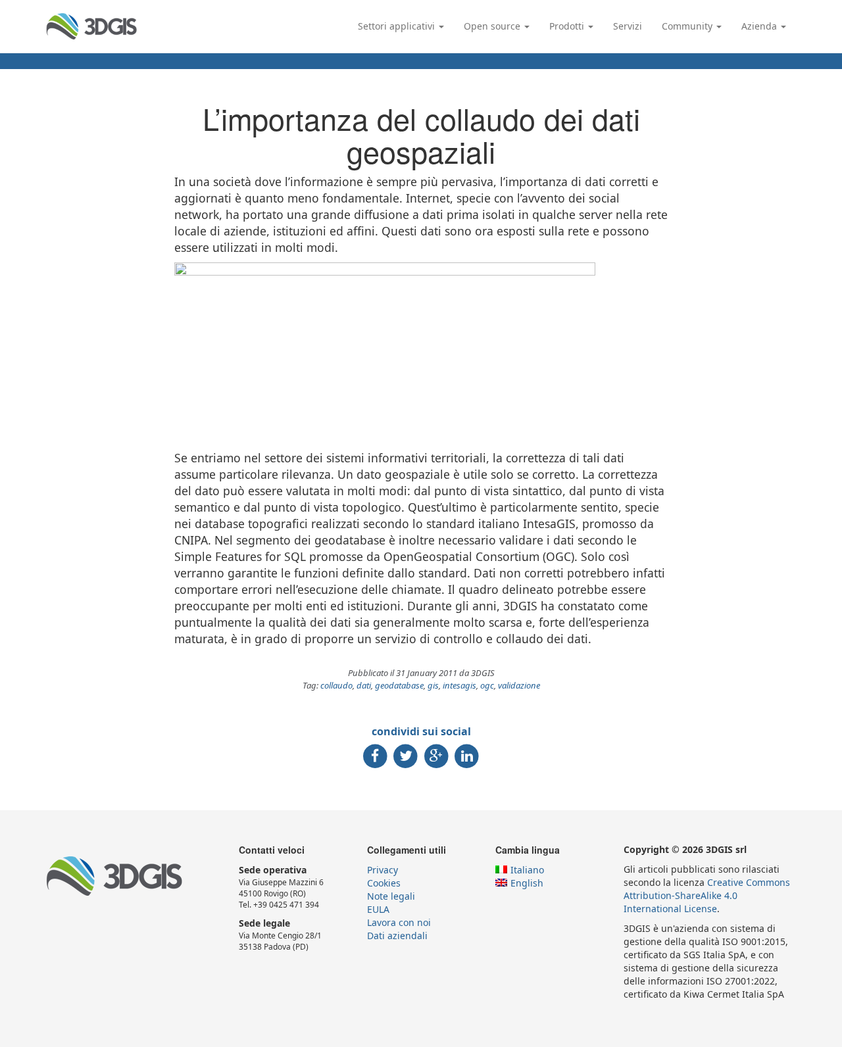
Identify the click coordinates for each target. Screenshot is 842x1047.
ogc (487, 685)
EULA (378, 909)
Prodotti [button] (568, 26)
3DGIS (91, 26)
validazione (519, 685)
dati (364, 685)
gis (433, 685)
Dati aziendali (397, 935)
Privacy (382, 870)
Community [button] (688, 26)
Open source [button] (493, 26)
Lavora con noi (399, 922)
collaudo (336, 685)
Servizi (627, 26)
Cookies (384, 883)
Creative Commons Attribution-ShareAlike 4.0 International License (707, 895)
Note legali (391, 896)
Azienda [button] (760, 26)
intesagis (459, 685)
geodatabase (399, 685)
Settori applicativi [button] (397, 26)
